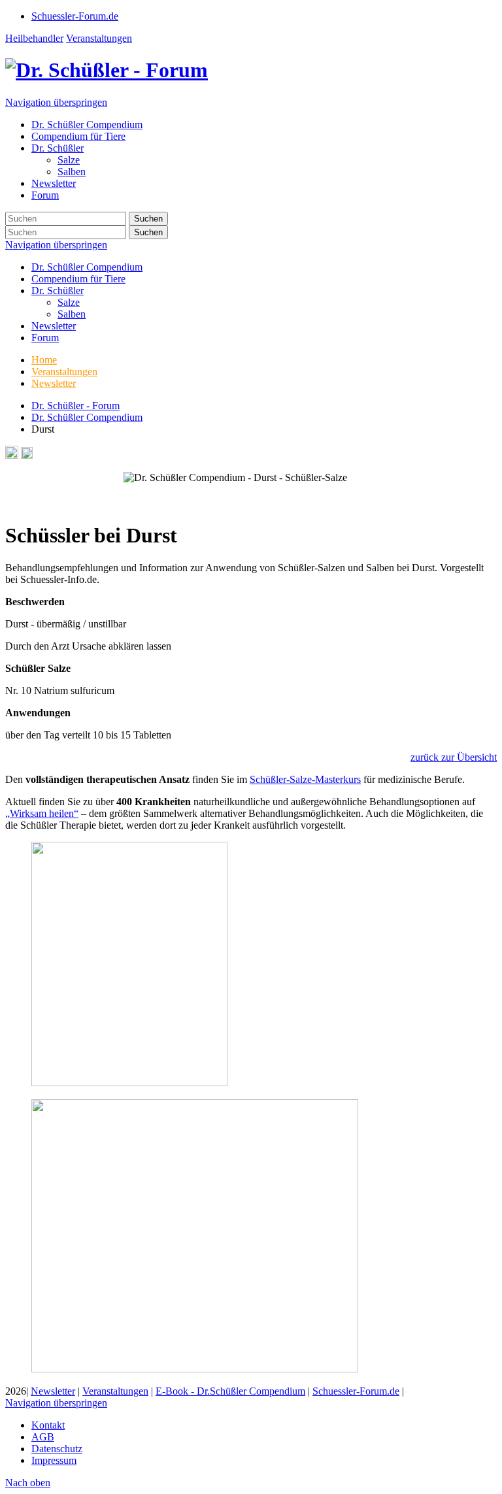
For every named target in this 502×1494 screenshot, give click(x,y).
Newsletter (53, 325)
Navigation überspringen (56, 102)
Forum (45, 337)
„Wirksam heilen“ (41, 813)
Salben (72, 314)
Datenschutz (56, 1448)
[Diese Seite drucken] (11, 455)
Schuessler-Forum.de (355, 1391)
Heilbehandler (34, 38)
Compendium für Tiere (78, 278)
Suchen (148, 219)
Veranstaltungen (99, 38)
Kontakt (48, 1425)
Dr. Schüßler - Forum (75, 405)
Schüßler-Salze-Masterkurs (305, 779)
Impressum (53, 1460)
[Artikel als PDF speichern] (27, 455)
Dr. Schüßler (57, 290)
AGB (42, 1436)
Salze (69, 302)
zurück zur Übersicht (453, 757)
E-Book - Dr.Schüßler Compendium (230, 1391)
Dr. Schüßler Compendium (86, 267)
